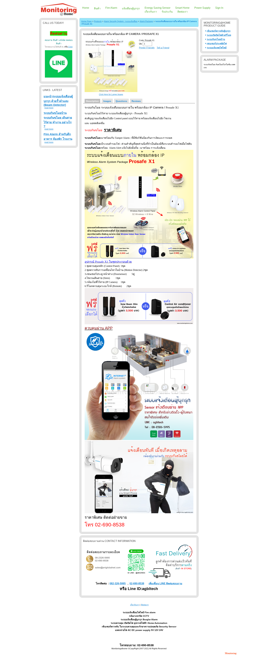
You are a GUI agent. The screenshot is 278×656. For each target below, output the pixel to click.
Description (92, 101)
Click (70, 47)
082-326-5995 (118, 583)
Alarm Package (146, 21)
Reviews (136, 101)
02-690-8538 (137, 583)
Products (98, 21)
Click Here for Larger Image (111, 94)
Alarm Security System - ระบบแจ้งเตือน (120, 21)
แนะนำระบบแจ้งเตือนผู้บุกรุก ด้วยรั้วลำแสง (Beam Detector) (58, 101)
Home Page (86, 21)
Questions (121, 101)
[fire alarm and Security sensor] (230, 655)
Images (107, 101)
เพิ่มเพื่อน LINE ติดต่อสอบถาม (165, 583)
